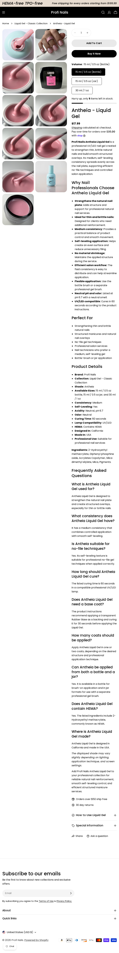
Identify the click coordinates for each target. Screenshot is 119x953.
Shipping (77, 127)
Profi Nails (59, 12)
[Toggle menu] (3, 12)
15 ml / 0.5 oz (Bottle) (88, 72)
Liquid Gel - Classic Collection (31, 23)
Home (5, 23)
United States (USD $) (20, 932)
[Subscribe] (71, 893)
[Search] (103, 12)
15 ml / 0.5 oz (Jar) (86, 81)
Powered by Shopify (36, 940)
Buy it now (94, 53)
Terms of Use (46, 901)
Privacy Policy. (64, 901)
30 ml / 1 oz (82, 90)
